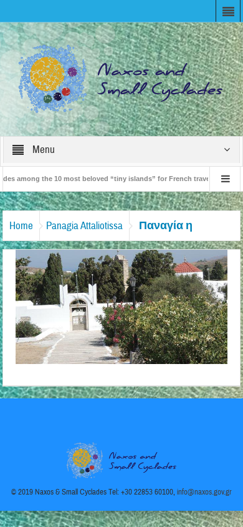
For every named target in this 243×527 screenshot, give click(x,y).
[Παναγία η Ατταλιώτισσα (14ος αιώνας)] (121, 306)
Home (21, 225)
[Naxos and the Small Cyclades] (121, 79)
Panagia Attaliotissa (84, 225)
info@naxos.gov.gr (204, 492)
